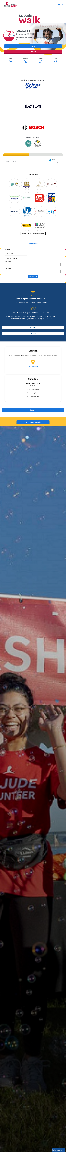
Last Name (8, 268)
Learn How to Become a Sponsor (33, 234)
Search (31, 276)
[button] (58, 1150)
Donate (33, 51)
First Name (8, 261)
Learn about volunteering (33, 422)
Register (33, 46)
